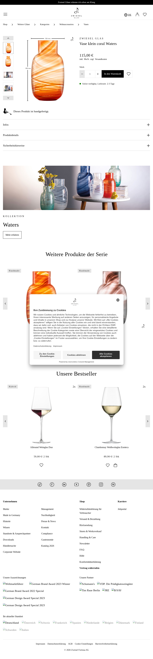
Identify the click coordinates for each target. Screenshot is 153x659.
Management (47, 509)
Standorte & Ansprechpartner (16, 533)
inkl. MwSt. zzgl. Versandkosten (93, 59)
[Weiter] (8, 98)
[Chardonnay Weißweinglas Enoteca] (111, 415)
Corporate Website (11, 552)
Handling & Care (87, 537)
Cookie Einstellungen (84, 644)
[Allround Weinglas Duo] (41, 415)
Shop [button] (82, 501)
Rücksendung (85, 525)
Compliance (47, 533)
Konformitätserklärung (90, 562)
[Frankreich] (60, 622)
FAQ (81, 549)
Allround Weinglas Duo (41, 447)
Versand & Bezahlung (89, 519)
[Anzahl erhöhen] (97, 74)
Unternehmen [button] (10, 501)
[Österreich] (28, 622)
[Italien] (24, 630)
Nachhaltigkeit (48, 515)
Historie (6, 521)
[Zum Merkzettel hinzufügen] (128, 74)
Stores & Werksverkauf (90, 531)
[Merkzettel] (145, 15)
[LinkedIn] (64, 484)
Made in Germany (11, 515)
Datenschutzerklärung (57, 644)
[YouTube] (76, 484)
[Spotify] (113, 484)
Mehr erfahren (12, 235)
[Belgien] (107, 622)
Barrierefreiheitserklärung (106, 644)
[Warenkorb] (150, 15)
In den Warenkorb (112, 74)
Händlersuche (9, 546)
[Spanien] (75, 622)
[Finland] (138, 622)
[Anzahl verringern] (82, 74)
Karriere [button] (122, 501)
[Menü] (5, 15)
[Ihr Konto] (137, 15)
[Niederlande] (92, 622)
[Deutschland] (11, 622)
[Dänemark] (123, 622)
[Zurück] (8, 38)
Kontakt (45, 527)
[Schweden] (9, 630)
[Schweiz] (44, 622)
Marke (6, 509)
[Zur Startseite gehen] (76, 12)
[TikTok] (39, 484)
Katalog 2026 (47, 546)
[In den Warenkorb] (115, 465)
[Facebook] (52, 484)
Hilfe (81, 556)
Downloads (8, 539)
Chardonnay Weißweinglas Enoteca (111, 447)
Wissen (6, 527)
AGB (70, 644)
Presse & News (48, 521)
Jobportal (122, 509)
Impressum (40, 644)
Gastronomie (47, 539)
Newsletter (84, 543)
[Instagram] (101, 484)
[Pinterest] (88, 484)
